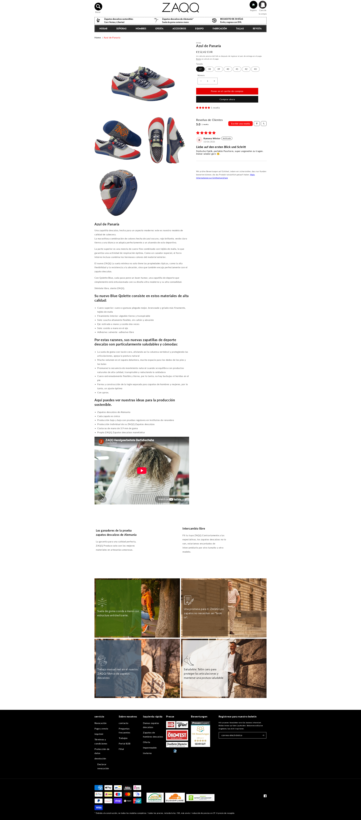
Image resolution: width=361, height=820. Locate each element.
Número (201, 75)
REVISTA (257, 28)
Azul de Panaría (112, 37)
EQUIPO (199, 28)
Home (97, 37)
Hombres (141, 28)
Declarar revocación (103, 766)
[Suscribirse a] (263, 735)
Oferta (159, 28)
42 (246, 69)
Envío (198, 59)
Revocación (100, 723)
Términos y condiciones (100, 741)
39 (218, 69)
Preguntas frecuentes (124, 730)
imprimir (99, 734)
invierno (147, 753)
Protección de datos (101, 751)
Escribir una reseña (240, 123)
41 (237, 69)
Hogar (103, 28)
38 (209, 69)
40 (228, 69)
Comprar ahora (227, 99)
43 (255, 69)
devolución (100, 758)
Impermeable (150, 747)
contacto (123, 723)
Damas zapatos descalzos (151, 725)
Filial (121, 749)
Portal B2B (124, 743)
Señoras (121, 28)
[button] (98, 6)
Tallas (240, 28)
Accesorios (179, 28)
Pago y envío (101, 728)
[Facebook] (265, 796)
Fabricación (220, 28)
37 (200, 69)
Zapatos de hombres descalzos (153, 734)
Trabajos (123, 738)
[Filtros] (257, 123)
